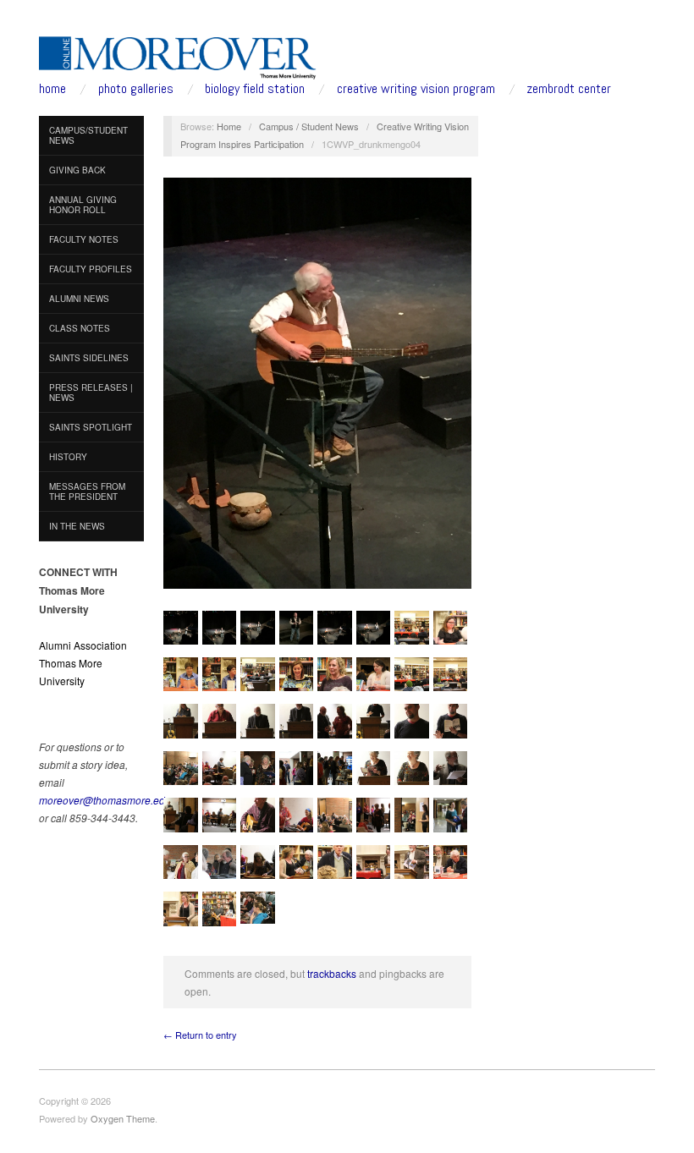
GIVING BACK (77, 170)
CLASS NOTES (79, 328)
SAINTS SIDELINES (89, 358)
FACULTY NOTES (83, 239)
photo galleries (136, 89)
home (52, 89)
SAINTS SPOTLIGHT (90, 427)
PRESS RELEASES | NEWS (91, 393)
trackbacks (331, 973)
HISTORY (68, 457)
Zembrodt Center (568, 89)
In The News (77, 526)
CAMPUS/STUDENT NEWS (88, 135)
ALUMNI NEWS (79, 299)
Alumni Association (83, 645)
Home (229, 126)
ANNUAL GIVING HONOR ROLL (83, 205)
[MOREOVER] (178, 54)
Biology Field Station (255, 89)
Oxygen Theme (123, 1118)
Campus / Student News (309, 126)
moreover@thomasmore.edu (105, 800)
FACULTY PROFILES (90, 269)
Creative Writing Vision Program (416, 89)
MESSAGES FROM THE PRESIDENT (87, 491)
